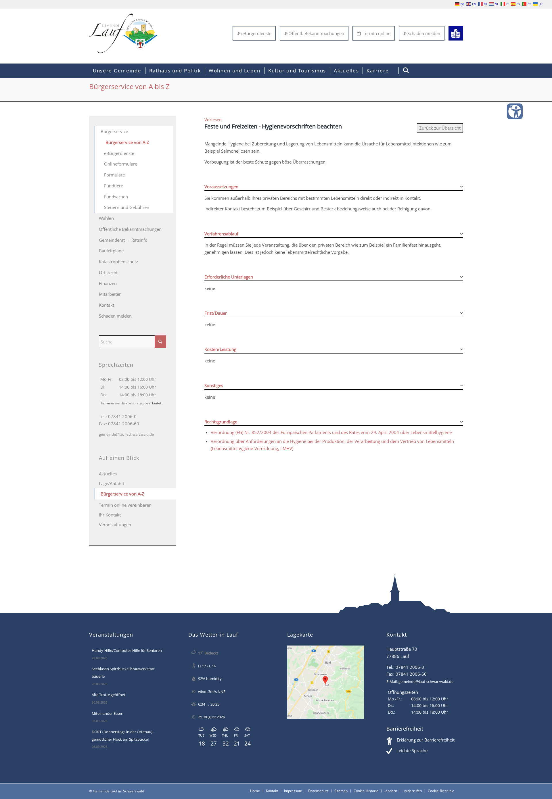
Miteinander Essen (107, 713)
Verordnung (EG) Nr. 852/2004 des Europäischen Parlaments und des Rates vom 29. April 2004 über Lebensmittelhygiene (331, 432)
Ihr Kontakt (110, 515)
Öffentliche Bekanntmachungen (130, 229)
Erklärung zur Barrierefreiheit (426, 740)
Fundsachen (116, 196)
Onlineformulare (120, 164)
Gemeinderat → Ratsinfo (123, 240)
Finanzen (108, 283)
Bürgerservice (114, 131)
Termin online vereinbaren (125, 505)
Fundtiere (113, 186)
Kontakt (106, 305)
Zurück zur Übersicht (440, 128)
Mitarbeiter (110, 294)
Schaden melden (423, 33)
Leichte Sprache (412, 750)
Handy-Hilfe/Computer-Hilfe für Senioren (127, 650)
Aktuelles (108, 474)
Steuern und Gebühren (126, 207)
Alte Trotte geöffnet (108, 694)
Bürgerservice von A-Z (127, 142)
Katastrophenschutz (118, 261)
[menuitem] (117, 71)
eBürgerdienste (256, 33)
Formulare (114, 175)
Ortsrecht (108, 272)
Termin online (376, 33)
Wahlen (106, 218)
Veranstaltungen (115, 524)
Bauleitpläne (111, 250)
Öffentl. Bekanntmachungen (316, 33)
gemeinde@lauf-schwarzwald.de (126, 434)
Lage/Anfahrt (111, 483)
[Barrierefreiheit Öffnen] (514, 111)
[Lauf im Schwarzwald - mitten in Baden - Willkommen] (123, 33)
